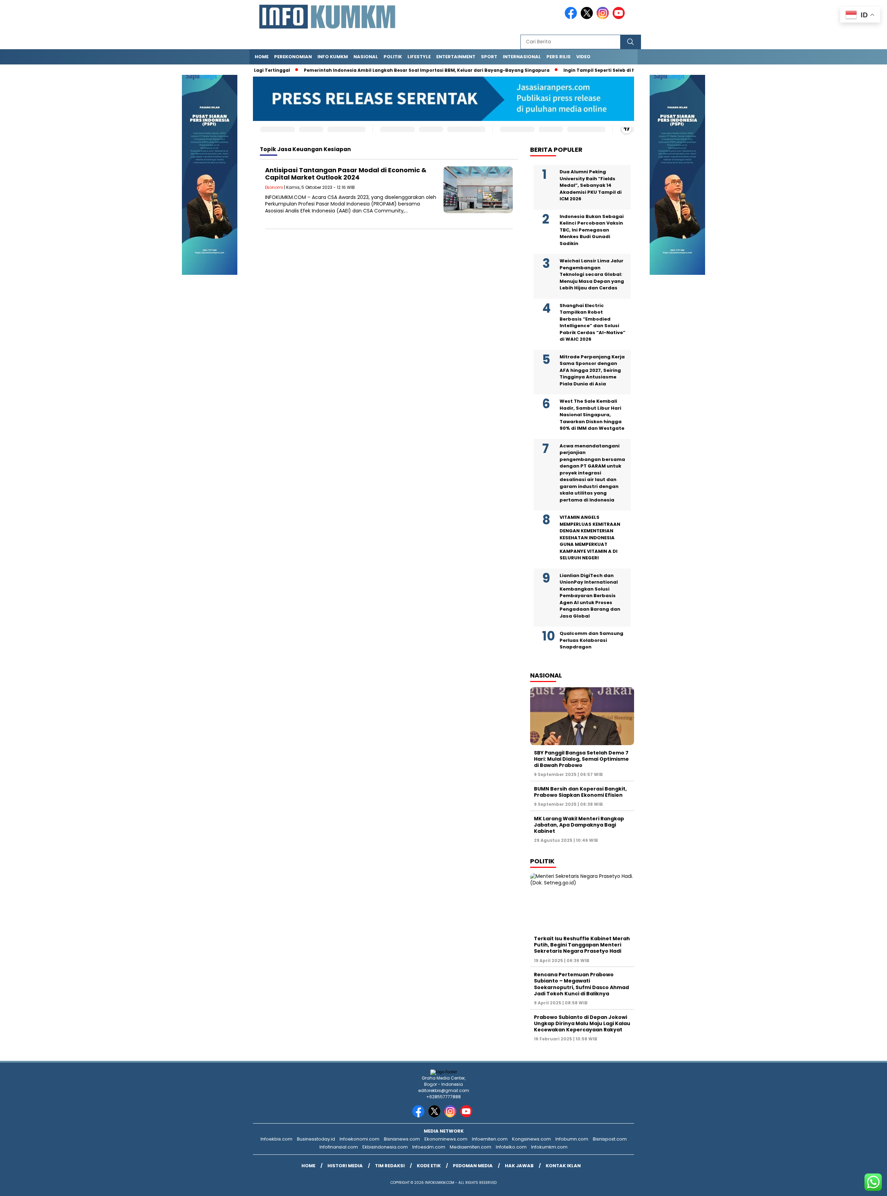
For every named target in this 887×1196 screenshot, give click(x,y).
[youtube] (620, 17)
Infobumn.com (571, 1139)
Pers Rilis (558, 56)
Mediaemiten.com (470, 1147)
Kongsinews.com (531, 1139)
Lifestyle (419, 56)
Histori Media (345, 1165)
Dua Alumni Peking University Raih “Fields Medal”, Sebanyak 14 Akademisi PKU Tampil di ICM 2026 (591, 185)
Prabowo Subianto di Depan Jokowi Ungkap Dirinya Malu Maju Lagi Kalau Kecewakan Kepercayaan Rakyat (582, 1023)
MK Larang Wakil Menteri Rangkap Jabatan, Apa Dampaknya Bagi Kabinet (579, 825)
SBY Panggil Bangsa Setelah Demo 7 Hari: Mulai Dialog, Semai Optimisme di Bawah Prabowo (581, 759)
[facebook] (572, 17)
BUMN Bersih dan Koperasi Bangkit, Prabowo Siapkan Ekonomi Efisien (580, 791)
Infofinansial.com (338, 1147)
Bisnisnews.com (402, 1139)
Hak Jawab (519, 1165)
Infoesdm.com (428, 1147)
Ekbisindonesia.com (385, 1147)
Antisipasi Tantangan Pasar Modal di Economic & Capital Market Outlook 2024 (346, 174)
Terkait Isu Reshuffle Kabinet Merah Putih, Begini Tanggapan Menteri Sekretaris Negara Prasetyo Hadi (582, 944)
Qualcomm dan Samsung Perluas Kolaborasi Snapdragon (591, 640)
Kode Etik (429, 1165)
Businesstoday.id (316, 1139)
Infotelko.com (511, 1147)
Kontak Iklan (563, 1165)
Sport (489, 56)
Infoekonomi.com (359, 1139)
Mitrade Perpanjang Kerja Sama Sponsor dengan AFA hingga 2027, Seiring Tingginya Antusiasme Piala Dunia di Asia (592, 370)
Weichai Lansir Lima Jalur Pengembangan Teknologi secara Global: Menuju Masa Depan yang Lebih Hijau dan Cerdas (592, 274)
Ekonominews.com (445, 1139)
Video (583, 56)
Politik (393, 56)
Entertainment (455, 56)
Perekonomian (293, 56)
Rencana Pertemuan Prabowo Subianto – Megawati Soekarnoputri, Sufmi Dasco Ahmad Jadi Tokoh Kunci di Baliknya (581, 984)
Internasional (522, 56)
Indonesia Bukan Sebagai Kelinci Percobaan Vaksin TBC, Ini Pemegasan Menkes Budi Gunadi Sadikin (592, 230)
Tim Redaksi (390, 1165)
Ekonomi (274, 187)
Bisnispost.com (610, 1139)
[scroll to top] (854, 1185)
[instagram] (604, 17)
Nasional (365, 56)
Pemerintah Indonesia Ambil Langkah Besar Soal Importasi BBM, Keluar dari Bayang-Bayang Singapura (399, 70)
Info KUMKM (332, 56)
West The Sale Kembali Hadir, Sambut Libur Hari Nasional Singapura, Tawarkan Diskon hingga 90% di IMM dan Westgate (592, 414)
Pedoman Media (473, 1165)
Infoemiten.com (490, 1139)
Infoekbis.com (276, 1139)
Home (262, 56)
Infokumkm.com (549, 1147)
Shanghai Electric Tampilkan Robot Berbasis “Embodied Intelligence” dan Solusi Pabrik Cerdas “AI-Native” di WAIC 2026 (592, 322)
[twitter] (588, 17)
